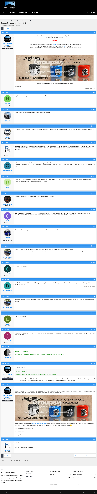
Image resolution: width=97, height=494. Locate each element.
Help (88, 492)
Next (8, 28)
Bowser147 (68, 484)
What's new (23, 13)
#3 (94, 109)
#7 (94, 176)
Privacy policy (83, 492)
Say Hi (54, 44)
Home (4, 13)
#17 (94, 346)
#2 (94, 92)
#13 (94, 279)
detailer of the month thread (39, 423)
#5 (94, 143)
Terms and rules (75, 492)
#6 (94, 159)
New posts (5, 17)
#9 (94, 210)
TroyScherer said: (19, 367)
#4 (94, 126)
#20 (93, 439)
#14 (94, 296)
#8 (94, 193)
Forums (12, 13)
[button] (28, 13)
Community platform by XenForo (14, 492)
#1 (94, 32)
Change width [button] (60, 492)
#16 (94, 330)
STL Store (35, 13)
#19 (94, 384)
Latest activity (29, 476)
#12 (94, 263)
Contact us (67, 492)
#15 (94, 313)
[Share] (92, 32)
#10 (94, 226)
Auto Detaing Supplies (6, 470)
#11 (94, 246)
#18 (94, 363)
